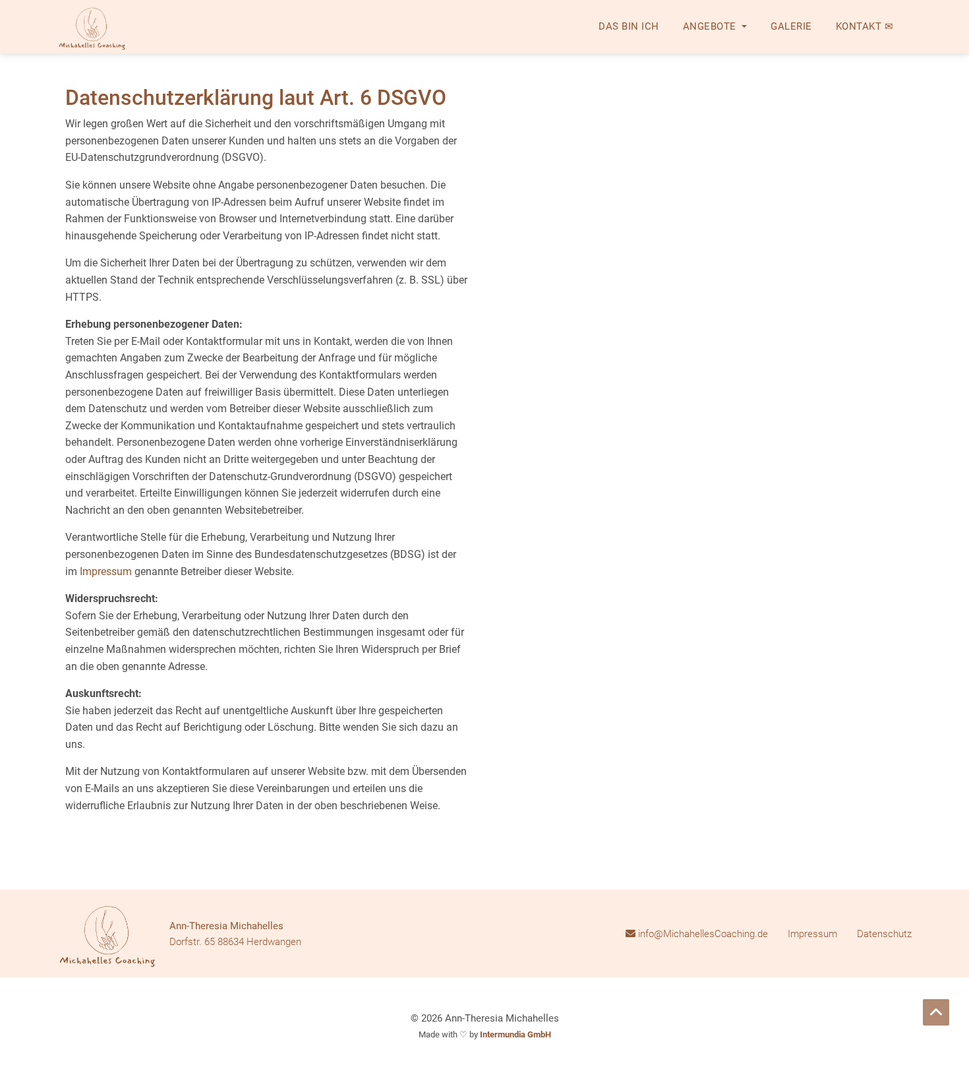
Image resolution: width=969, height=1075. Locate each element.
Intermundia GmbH (515, 1034)
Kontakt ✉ (865, 26)
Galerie (791, 26)
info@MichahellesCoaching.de (701, 934)
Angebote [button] (711, 26)
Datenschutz (884, 934)
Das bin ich (629, 26)
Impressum (106, 571)
